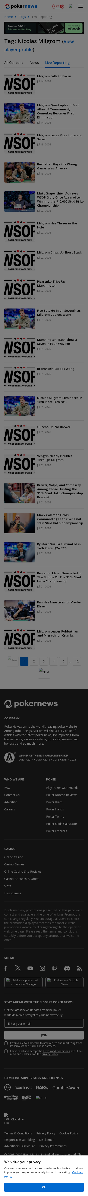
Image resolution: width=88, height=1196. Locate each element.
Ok (44, 1187)
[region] (44, 1175)
